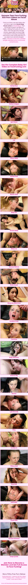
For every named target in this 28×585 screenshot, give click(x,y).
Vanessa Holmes (14, 267)
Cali (14, 140)
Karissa (14, 393)
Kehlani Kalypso (14, 104)
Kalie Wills (14, 502)
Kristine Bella (14, 230)
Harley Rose (14, 86)
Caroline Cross (14, 321)
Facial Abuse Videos (16, 579)
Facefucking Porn (6, 576)
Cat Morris (14, 448)
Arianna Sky (14, 375)
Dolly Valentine (14, 357)
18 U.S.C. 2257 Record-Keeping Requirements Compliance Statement (14, 583)
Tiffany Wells (14, 158)
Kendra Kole (14, 176)
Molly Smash (14, 285)
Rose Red (14, 484)
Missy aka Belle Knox (14, 303)
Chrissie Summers (14, 538)
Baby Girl (14, 212)
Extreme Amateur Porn (8, 578)
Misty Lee (14, 249)
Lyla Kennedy (14, 412)
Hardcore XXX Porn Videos (19, 576)
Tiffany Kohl (14, 466)
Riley (14, 430)
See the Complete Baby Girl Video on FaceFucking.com (14, 65)
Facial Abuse (17, 26)
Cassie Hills (14, 520)
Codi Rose (14, 339)
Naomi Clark (14, 194)
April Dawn (14, 122)
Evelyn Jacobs (14, 556)
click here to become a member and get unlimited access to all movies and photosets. (14, 40)
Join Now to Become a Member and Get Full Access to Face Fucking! (14, 565)
